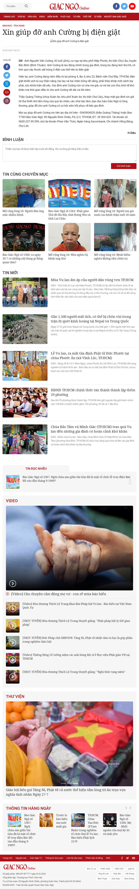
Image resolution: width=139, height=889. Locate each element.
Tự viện (98, 16)
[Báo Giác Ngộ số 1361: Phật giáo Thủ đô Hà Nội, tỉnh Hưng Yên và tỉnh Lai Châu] (69, 193)
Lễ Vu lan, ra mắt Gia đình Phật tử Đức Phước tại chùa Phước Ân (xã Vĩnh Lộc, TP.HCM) (90, 355)
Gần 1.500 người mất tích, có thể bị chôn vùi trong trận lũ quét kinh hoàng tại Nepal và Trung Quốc (91, 318)
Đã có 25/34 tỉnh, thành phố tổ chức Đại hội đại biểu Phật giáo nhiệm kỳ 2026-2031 (68, 834)
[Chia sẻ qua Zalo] (6, 83)
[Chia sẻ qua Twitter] (6, 75)
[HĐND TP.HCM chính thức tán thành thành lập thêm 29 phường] (25, 402)
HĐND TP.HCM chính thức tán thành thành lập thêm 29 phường (93, 392)
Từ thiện (18, 24)
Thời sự (21, 16)
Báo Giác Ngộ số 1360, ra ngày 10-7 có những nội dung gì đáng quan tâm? (23, 258)
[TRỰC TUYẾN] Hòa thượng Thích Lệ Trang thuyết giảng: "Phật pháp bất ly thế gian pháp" (76, 622)
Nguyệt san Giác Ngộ (115, 16)
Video (42, 16)
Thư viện (15, 696)
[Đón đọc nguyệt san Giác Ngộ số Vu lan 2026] (107, 863)
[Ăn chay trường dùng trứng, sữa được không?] (75, 863)
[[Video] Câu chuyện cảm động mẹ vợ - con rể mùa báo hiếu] (69, 548)
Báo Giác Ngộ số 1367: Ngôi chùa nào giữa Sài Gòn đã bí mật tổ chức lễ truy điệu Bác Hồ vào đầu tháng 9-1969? (76, 479)
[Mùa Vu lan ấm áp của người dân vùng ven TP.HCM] (25, 292)
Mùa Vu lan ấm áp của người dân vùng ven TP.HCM (92, 280)
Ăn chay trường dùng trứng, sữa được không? (82, 865)
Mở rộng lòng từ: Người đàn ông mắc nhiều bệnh (23, 213)
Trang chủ (9, 16)
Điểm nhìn (52, 16)
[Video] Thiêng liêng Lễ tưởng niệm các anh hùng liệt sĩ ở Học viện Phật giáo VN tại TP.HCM (76, 656)
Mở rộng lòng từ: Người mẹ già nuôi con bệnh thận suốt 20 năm (114, 213)
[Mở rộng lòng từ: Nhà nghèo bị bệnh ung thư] (69, 237)
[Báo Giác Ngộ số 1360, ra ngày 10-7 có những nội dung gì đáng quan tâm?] (24, 237)
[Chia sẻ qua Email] (6, 92)
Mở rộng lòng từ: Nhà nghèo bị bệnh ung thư (68, 256)
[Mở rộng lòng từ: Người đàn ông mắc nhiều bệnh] (24, 193)
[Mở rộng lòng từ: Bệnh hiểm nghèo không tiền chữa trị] (115, 237)
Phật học (66, 16)
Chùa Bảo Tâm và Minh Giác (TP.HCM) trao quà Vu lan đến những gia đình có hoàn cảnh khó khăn (91, 429)
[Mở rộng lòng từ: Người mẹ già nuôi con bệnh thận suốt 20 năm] (115, 193)
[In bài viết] (6, 100)
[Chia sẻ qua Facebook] (6, 66)
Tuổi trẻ (87, 16)
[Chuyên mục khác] (132, 24)
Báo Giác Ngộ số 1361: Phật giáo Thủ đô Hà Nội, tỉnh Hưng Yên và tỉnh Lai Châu (69, 214)
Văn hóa (32, 16)
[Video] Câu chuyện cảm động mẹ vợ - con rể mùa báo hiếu (58, 594)
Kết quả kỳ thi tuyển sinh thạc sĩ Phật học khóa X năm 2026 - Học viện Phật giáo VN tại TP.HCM (51, 871)
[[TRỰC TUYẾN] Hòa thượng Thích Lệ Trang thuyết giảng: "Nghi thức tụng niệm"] (12, 677)
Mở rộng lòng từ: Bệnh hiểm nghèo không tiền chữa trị (112, 256)
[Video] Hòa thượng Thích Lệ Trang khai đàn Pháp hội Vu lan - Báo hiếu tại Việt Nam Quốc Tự (77, 605)
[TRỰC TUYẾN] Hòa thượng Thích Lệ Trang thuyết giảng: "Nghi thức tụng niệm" (74, 672)
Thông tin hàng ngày (28, 851)
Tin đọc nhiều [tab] (36, 469)
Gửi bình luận (124, 166)
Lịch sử (7, 24)
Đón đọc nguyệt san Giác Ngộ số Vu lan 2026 (114, 865)
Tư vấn (76, 16)
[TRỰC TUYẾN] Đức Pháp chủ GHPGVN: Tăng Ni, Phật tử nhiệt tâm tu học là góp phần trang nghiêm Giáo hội (77, 639)
